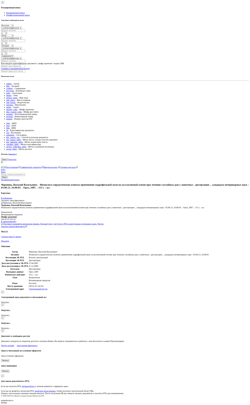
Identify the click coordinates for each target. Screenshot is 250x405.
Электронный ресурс (38, 289)
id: (7, 130)
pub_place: (10, 100)
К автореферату (8, 221)
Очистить (12, 159)
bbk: (8, 128)
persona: (9, 105)
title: (8, 86)
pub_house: (11, 102)
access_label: (11, 149)
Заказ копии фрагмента (27, 345)
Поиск (4, 160)
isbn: (8, 123)
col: (7, 133)
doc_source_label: (13, 140)
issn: (8, 126)
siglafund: (10, 135)
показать (12, 154)
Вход (3, 172)
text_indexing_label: (14, 142)
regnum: (9, 114)
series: (8, 107)
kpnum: (9, 119)
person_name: (12, 98)
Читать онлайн (7, 345)
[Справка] (77, 167)
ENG (3, 170)
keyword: (10, 91)
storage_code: (12, 109)
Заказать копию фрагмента (13, 226)
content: (9, 88)
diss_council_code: (14, 112)
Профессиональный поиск (18, 15)
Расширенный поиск (15, 13)
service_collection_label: (16, 147)
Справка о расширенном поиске (15, 68)
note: (8, 93)
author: (9, 84)
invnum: (9, 116)
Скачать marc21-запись (11, 237)
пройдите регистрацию (45, 391)
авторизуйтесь (28, 386)
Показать (5, 241)
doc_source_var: (13, 137)
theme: (9, 95)
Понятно (5, 361)
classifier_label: (12, 144)
